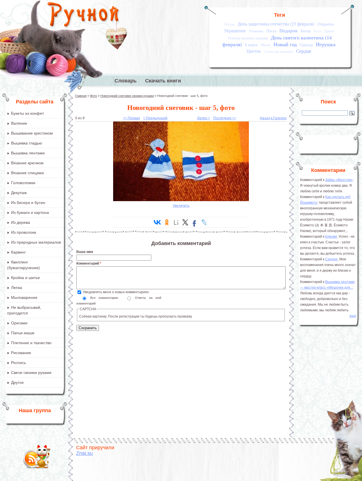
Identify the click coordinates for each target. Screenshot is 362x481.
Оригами (19, 323)
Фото (93, 95)
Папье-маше (23, 333)
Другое (17, 382)
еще (353, 316)
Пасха (271, 30)
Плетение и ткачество (31, 342)
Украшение (235, 30)
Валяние (19, 123)
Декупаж (19, 192)
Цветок (254, 51)
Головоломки (23, 182)
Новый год (285, 44)
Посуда (229, 24)
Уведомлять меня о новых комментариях (116, 292)
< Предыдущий (155, 118)
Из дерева (20, 222)
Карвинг (18, 252)
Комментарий (88, 263)
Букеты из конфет (27, 113)
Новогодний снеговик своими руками (127, 95)
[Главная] (83, 15)
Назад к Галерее (273, 118)
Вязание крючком (27, 163)
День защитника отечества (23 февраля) (276, 24)
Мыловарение (24, 297)
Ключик (331, 237)
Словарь (126, 81)
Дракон (329, 31)
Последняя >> (224, 118)
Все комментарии (105, 297)
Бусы (317, 31)
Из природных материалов (36, 242)
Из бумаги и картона (30, 212)
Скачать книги (163, 81)
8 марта (251, 44)
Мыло (265, 44)
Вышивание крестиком (32, 133)
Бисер (306, 30)
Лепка (16, 287)
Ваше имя (84, 252)
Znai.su (84, 453)
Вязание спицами (27, 173)
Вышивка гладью (26, 143)
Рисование (21, 352)
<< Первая (131, 118)
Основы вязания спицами (248, 38)
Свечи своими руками (31, 372)
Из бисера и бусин (28, 202)
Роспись (18, 362)
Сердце (303, 51)
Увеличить (181, 206)
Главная (81, 95)
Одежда (306, 44)
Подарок (288, 30)
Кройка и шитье (25, 277)
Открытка (325, 24)
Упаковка (256, 30)
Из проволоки (23, 232)
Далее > (203, 118)
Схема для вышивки (278, 51)
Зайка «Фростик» (339, 180)
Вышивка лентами (28, 153)
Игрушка (325, 44)
